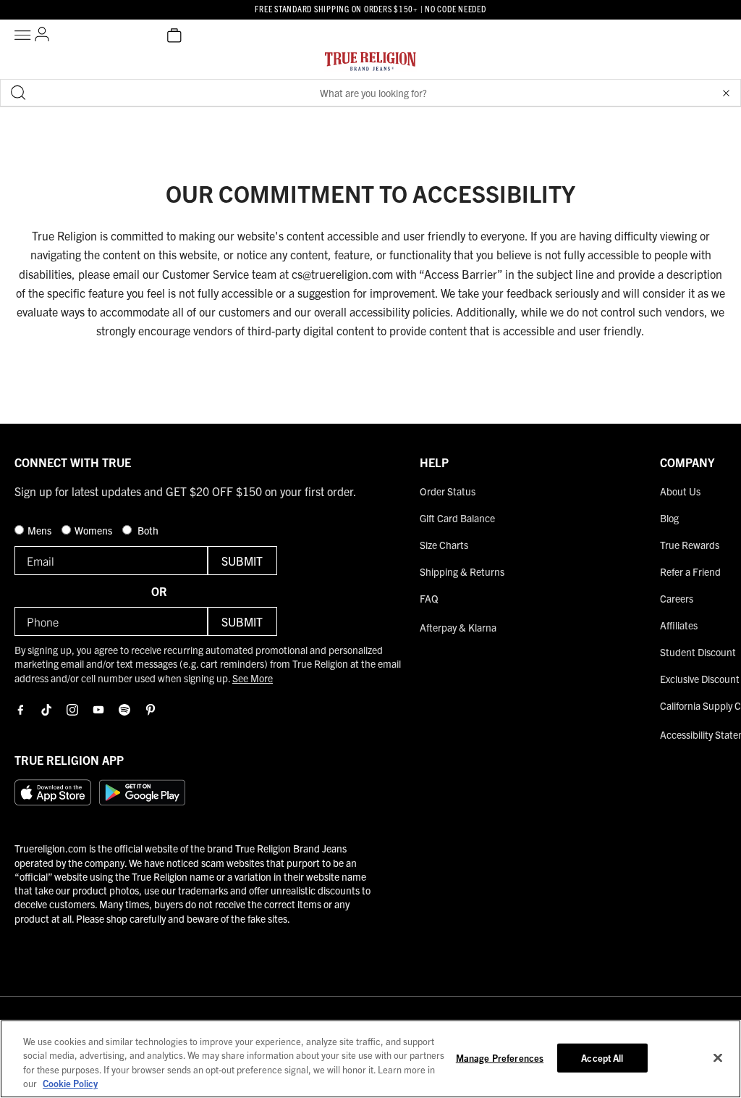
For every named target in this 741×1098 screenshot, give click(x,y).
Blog (669, 517)
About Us (680, 491)
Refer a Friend (690, 571)
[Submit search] (18, 93)
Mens (40, 530)
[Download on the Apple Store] (52, 792)
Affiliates (679, 625)
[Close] (718, 1057)
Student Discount (698, 651)
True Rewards (689, 544)
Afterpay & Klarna (458, 627)
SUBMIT (242, 560)
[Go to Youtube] (98, 710)
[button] (725, 93)
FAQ (429, 598)
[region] (370, 1059)
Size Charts (444, 544)
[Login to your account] (42, 35)
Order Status (447, 491)
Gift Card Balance (457, 517)
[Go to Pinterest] (150, 710)
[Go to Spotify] (124, 710)
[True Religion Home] (370, 65)
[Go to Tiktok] (46, 710)
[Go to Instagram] (72, 710)
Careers (676, 598)
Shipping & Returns (462, 571)
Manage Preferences (499, 1058)
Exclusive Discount (700, 678)
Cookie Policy (70, 1083)
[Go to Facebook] (20, 710)
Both (146, 530)
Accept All (602, 1058)
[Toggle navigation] (24, 35)
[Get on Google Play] (142, 792)
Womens (94, 530)
